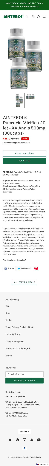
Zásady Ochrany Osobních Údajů (19, 327)
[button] (42, 464)
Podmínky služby (12, 334)
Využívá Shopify (35, 457)
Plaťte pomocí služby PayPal (17, 348)
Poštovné (7, 142)
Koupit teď (24, 161)
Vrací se (8, 355)
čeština (23, 431)
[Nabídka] (44, 16)
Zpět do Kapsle (26, 282)
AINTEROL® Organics (21, 457)
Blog (7, 306)
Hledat (8, 320)
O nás (7, 313)
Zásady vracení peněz (14, 341)
